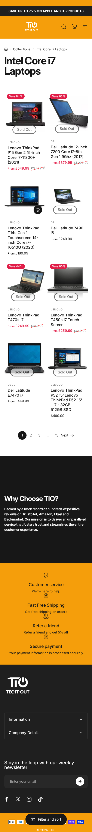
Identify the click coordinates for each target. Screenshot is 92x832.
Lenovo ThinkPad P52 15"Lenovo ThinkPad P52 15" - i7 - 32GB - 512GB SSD (67, 400)
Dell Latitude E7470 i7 (19, 392)
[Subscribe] (80, 781)
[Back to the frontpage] (6, 49)
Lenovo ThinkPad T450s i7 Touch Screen (66, 320)
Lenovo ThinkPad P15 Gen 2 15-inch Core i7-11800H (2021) (24, 155)
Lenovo (14, 142)
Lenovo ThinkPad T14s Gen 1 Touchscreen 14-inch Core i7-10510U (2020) (23, 238)
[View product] (38, 210)
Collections (21, 49)
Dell (54, 141)
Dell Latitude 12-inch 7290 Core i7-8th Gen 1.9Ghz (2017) (69, 152)
